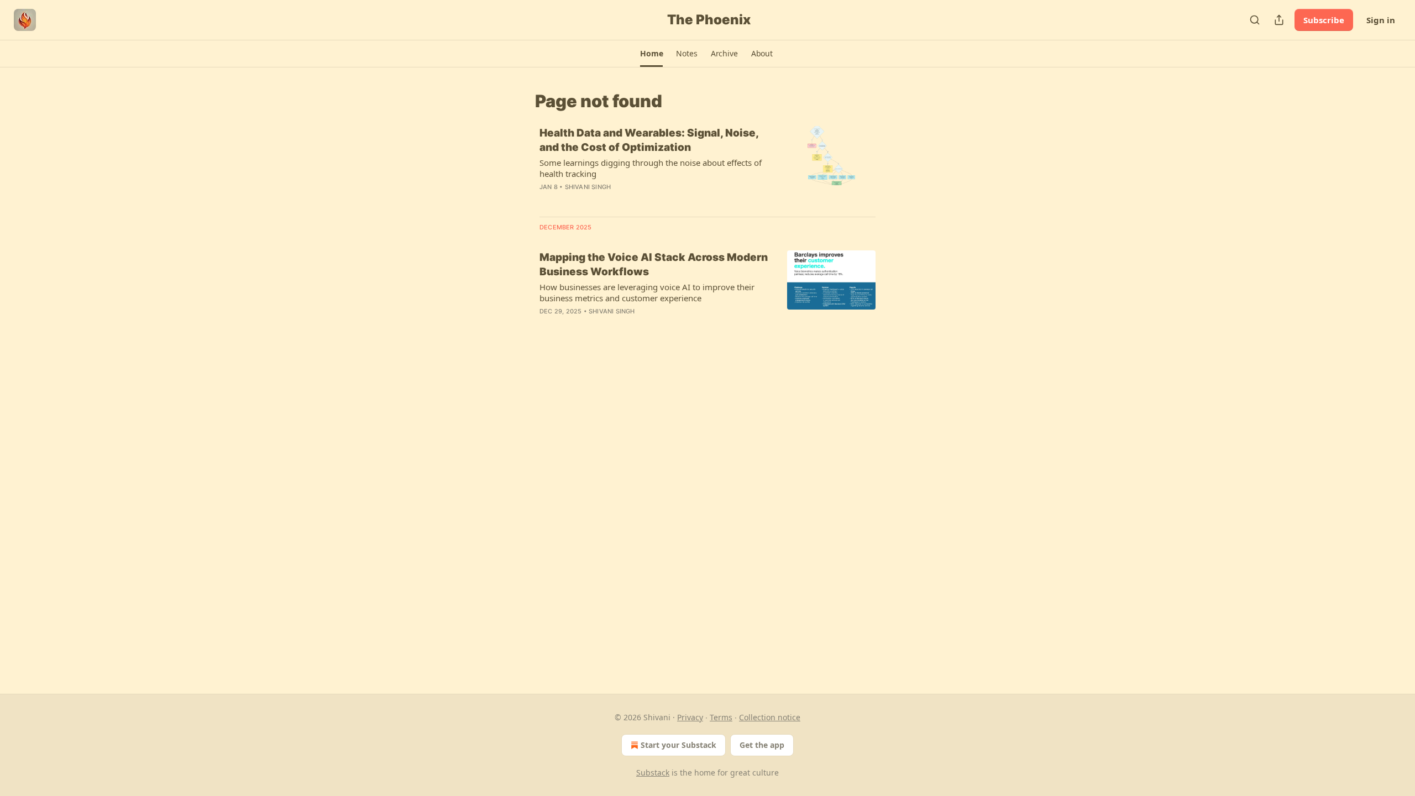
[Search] (1255, 20)
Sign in (1380, 19)
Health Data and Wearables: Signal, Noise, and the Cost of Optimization (648, 140)
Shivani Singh (588, 187)
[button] (651, 53)
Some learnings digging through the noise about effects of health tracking (650, 168)
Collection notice (769, 717)
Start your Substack (678, 745)
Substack (652, 772)
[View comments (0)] (624, 201)
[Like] (546, 325)
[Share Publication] (1279, 20)
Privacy (690, 717)
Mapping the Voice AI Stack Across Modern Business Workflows (653, 264)
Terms (721, 717)
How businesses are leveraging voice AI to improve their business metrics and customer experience (646, 292)
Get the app (762, 745)
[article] (707, 167)
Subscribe (1323, 19)
